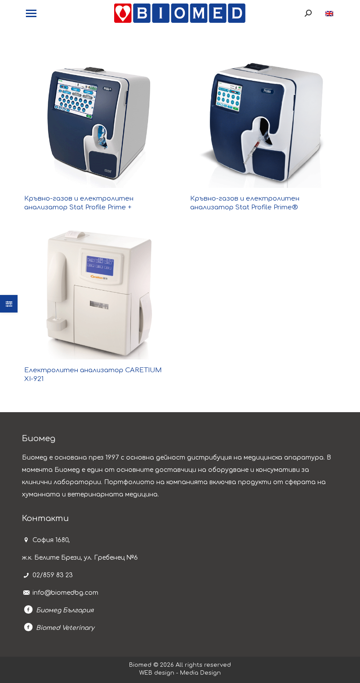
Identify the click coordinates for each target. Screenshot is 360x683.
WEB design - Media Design (180, 673)
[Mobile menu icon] (31, 13)
